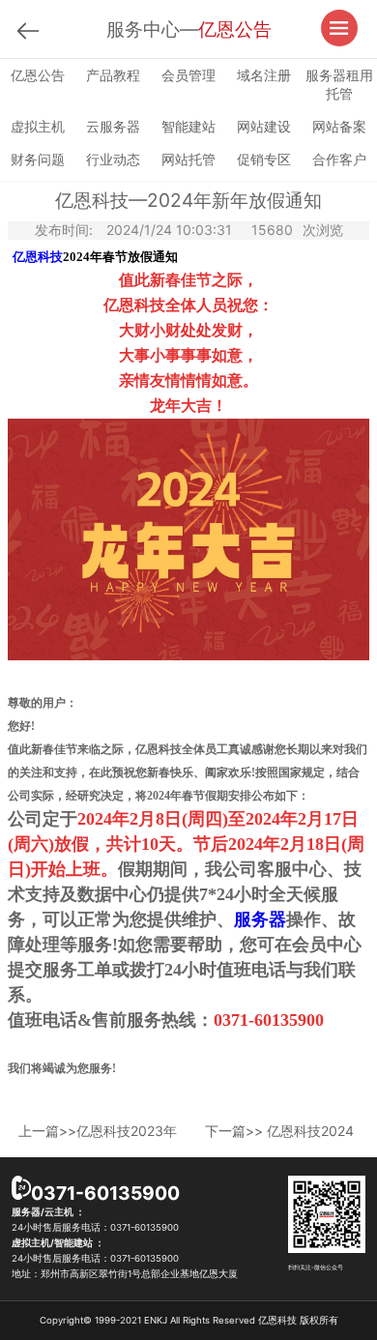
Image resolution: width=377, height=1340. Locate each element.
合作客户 (339, 159)
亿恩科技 (38, 257)
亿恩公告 (38, 75)
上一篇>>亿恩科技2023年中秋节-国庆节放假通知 (97, 1131)
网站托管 (188, 159)
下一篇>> (279, 1131)
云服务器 (113, 126)
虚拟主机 (38, 126)
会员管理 (188, 75)
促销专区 (264, 159)
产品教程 (113, 75)
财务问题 (38, 159)
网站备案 (339, 126)
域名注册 (264, 75)
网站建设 (264, 126)
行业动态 (113, 159)
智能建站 (188, 126)
